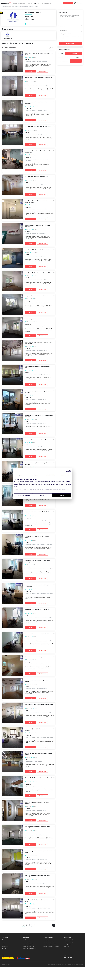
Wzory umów (67, 946)
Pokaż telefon (73, 53)
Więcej (30, 71)
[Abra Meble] (23, 958)
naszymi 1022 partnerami (24, 481)
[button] (1, 13)
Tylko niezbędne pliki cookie (23, 495)
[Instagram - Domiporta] (68, 957)
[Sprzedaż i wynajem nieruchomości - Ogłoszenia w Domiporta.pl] (5, 3)
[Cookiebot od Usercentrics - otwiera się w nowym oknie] (65, 471)
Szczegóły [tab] (35, 475)
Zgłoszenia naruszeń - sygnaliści (51, 946)
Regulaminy (46, 939)
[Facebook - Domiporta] (65, 957)
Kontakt (4, 948)
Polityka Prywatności (48, 942)
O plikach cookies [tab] (65, 475)
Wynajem (19, 3)
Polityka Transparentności (49, 944)
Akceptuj (62, 495)
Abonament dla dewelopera (29, 948)
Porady (41, 3)
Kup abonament (47, 3)
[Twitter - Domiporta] (71, 957)
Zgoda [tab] (20, 475)
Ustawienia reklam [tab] (50, 475)
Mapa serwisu (5, 946)
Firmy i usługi (36, 3)
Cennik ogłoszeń (27, 942)
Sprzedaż (14, 3)
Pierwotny (24, 3)
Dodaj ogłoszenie (68, 2)
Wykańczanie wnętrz (69, 942)
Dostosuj (42, 495)
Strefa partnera (68, 944)
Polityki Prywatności (78, 964)
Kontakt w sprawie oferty (29, 944)
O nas (3, 939)
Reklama (4, 944)
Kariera (3, 942)
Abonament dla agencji (28, 946)
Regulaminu (70, 964)
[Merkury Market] (8, 958)
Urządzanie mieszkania (69, 939)
